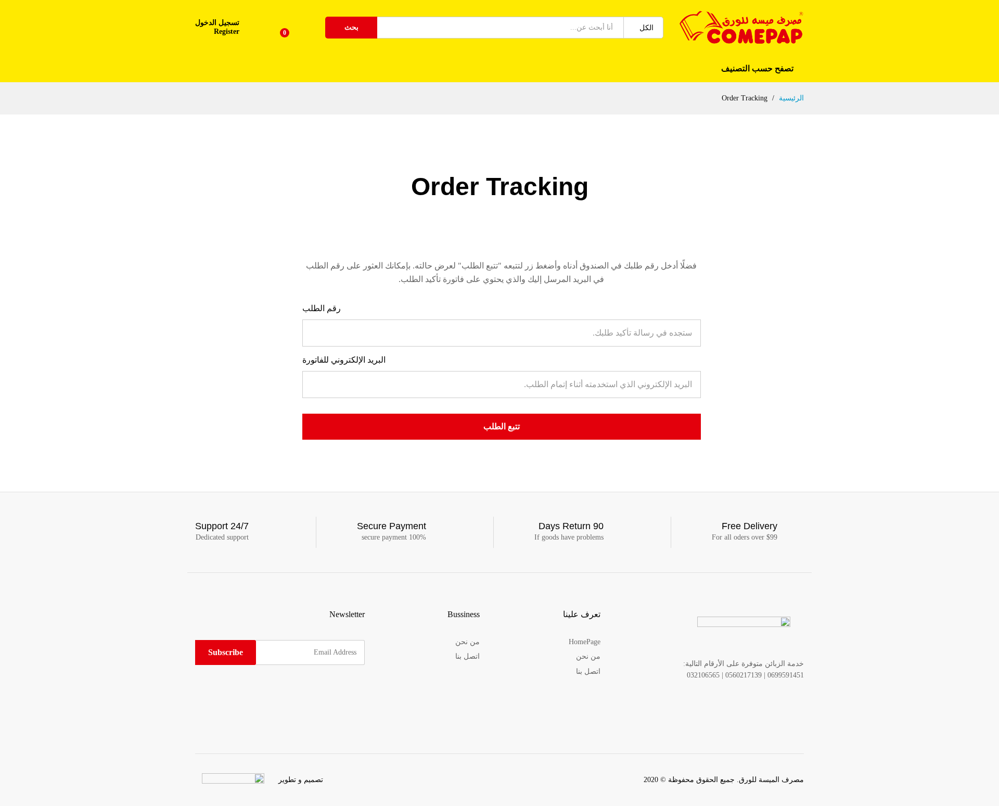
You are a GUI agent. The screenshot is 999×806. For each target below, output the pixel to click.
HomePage (584, 642)
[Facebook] (362, 691)
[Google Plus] (330, 691)
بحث (351, 27)
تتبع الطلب (501, 426)
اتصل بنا (588, 671)
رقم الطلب (321, 308)
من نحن (588, 656)
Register (226, 31)
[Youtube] (313, 691)
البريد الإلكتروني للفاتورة (344, 359)
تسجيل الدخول (217, 23)
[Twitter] (346, 691)
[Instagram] (297, 691)
